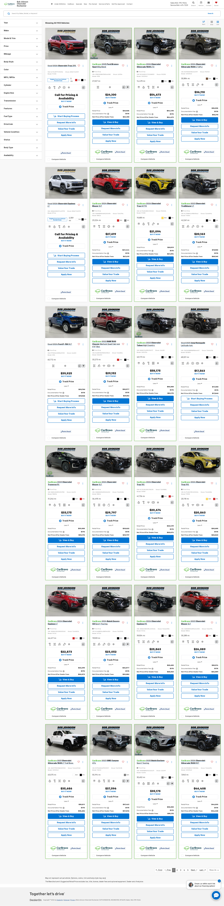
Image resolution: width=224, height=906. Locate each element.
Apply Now (66, 135)
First (159, 870)
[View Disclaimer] (69, 87)
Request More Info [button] (66, 123)
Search (210, 13)
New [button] (85, 4)
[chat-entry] (216, 895)
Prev (168, 870)
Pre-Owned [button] (93, 4)
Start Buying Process (68, 116)
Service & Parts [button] (104, 4)
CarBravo (71, 4)
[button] (85, 44)
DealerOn (60, 900)
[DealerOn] (36, 900)
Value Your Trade (66, 129)
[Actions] (83, 66)
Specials (79, 4)
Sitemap (66, 900)
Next (193, 870)
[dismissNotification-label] (219, 880)
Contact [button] (129, 4)
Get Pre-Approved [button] (118, 4)
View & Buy (112, 122)
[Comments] (83, 87)
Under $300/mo (60, 4)
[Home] (51, 4)
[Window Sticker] (127, 87)
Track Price (68, 107)
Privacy (72, 900)
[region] (110, 114)
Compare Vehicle (59, 159)
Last (202, 870)
